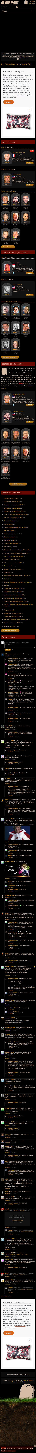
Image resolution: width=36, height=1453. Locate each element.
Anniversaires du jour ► (10, 357)
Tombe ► (29, 163)
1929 (17, 154)
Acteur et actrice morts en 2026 (13, 517)
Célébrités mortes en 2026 (12, 501)
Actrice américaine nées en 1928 (14, 595)
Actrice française (9, 546)
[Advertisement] (18, 32)
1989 (17, 396)
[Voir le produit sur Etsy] (18, 121)
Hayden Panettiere (18, 394)
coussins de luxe (20, 95)
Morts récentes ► (8, 247)
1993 (20, 264)
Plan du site (15, 1382)
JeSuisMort (10, 2)
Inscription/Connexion (19, 1210)
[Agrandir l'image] (29, 109)
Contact (22, 1382)
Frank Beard (16, 174)
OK (18, 59)
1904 (17, 286)
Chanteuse (7, 572)
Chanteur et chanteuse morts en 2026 (15, 514)
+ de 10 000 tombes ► (18, 484)
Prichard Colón (17, 411)
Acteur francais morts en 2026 (13, 563)
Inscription (32, 1)
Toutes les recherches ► (10, 630)
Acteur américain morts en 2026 (13, 598)
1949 (17, 176)
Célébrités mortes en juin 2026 (13, 588)
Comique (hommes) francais (12, 569)
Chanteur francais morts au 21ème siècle (16, 582)
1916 (17, 264)
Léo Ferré (15, 262)
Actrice (6, 585)
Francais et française (10, 521)
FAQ (24, 1380)
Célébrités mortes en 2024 (12, 623)
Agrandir (8, 102)
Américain (18, 178)
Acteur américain (9, 540)
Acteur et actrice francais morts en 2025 (16, 619)
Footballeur (7, 579)
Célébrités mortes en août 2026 (13, 505)
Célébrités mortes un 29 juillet (13, 591)
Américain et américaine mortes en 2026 (16, 575)
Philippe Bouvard (18, 152)
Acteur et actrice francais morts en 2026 (16, 553)
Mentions (29, 1380)
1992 (17, 413)
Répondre (7, 656)
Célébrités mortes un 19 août (13, 616)
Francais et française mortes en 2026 (15, 527)
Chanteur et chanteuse (11, 543)
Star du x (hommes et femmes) (13, 556)
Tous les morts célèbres (11, 498)
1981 (20, 286)
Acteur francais (8, 524)
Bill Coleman (17, 284)
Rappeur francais (9, 610)
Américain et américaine (11, 534)
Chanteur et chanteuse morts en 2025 (15, 601)
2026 (20, 154)
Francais (18, 156)
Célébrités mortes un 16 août (13, 613)
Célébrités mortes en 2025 (12, 508)
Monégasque (19, 266)
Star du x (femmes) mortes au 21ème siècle (17, 550)
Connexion (32, 3)
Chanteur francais (9, 537)
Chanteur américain (10, 626)
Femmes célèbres (9, 566)
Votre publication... (6, 1296)
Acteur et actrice (9, 530)
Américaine (19, 397)
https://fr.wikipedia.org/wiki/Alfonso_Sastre (16, 1254)
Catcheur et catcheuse (11, 559)
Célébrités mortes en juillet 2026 (13, 511)
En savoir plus (23, 57)
